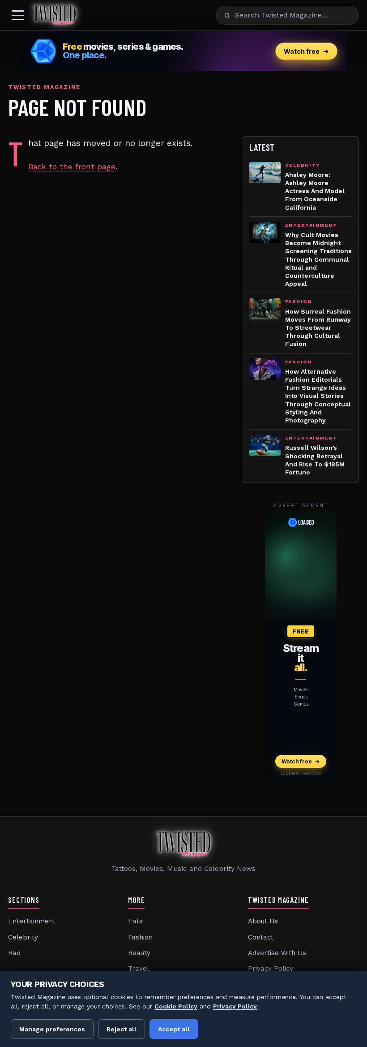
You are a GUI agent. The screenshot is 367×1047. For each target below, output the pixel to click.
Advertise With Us (277, 953)
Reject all (122, 1029)
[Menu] (18, 15)
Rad (14, 953)
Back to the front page (71, 166)
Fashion (140, 937)
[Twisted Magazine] (54, 15)
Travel (138, 969)
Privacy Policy (270, 969)
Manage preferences (52, 1029)
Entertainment (31, 921)
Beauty (139, 953)
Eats (135, 921)
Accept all (174, 1029)
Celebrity (23, 937)
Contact (260, 937)
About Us (263, 921)
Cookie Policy (175, 1006)
